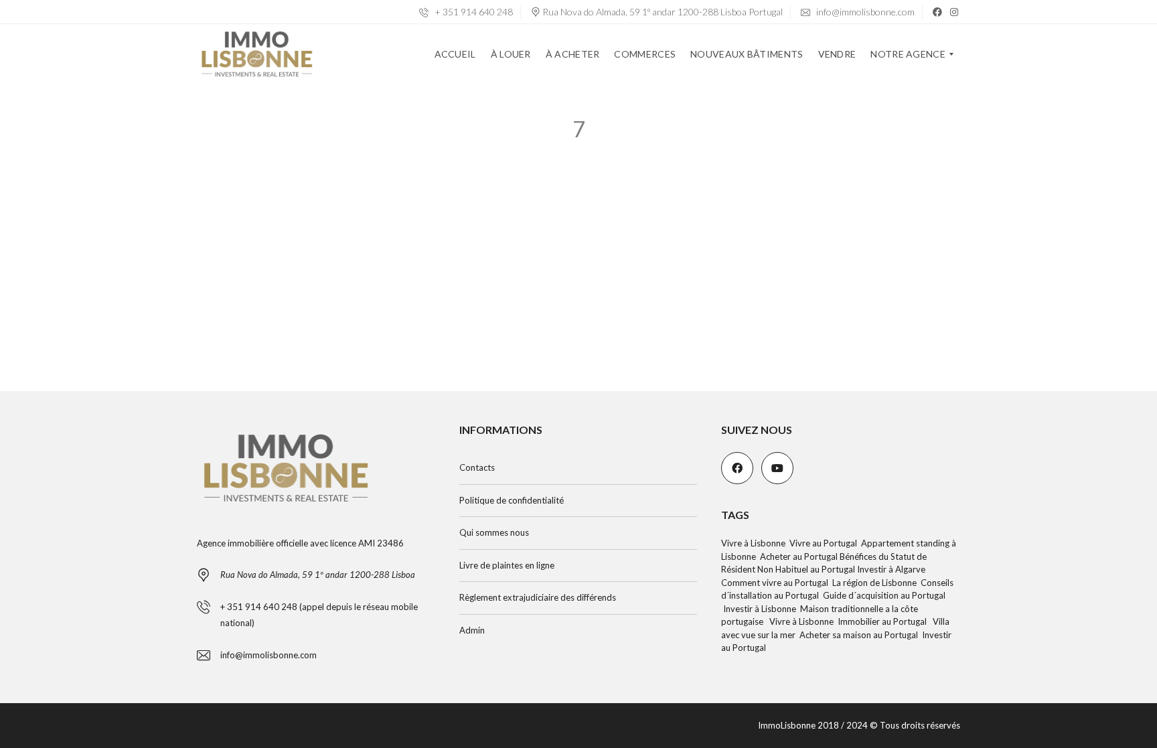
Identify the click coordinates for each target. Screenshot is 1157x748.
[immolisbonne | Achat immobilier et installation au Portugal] (257, 54)
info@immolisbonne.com (864, 11)
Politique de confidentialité (511, 500)
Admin (472, 630)
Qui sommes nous (494, 532)
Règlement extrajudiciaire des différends (537, 597)
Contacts (477, 467)
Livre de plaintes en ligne (506, 565)
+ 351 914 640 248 (473, 11)
